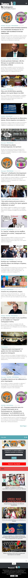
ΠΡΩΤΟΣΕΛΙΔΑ (14, 25)
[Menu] (26, 3)
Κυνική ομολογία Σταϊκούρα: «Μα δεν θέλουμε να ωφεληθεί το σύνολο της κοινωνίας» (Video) (12, 63)
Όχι (16, 575)
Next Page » (23, 426)
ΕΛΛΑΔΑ (3, 25)
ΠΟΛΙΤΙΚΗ (9, 59)
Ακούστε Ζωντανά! (14, 464)
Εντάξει (12, 575)
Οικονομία (8, 25)
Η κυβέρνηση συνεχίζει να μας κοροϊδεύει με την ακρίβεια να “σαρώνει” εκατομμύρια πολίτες (14, 319)
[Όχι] (26, 573)
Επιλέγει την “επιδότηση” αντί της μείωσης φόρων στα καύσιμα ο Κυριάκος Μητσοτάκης (13, 263)
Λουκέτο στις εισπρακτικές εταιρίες (11, 291)
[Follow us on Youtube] (26, 437)
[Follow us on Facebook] (24, 437)
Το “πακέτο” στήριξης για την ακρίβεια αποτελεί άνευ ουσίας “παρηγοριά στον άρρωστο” (13, 233)
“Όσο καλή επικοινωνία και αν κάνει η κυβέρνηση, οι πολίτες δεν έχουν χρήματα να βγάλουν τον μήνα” (14, 203)
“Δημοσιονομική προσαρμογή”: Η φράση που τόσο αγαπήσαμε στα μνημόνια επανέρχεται (11, 351)
